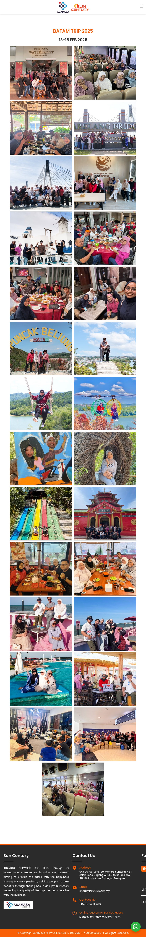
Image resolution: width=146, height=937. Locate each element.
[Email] (74, 887)
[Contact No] (74, 900)
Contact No (87, 900)
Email (83, 887)
